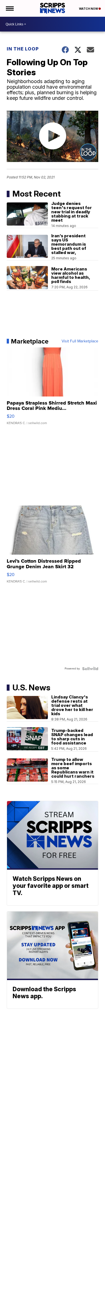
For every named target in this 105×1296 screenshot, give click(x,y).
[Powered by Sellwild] (90, 669)
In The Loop (23, 49)
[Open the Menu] (9, 8)
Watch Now (89, 8)
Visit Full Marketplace (80, 341)
